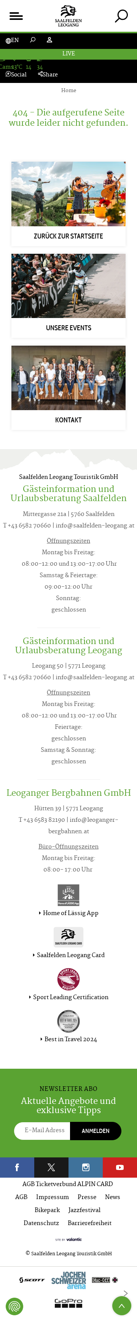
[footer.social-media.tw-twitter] (51, 1167)
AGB (21, 1198)
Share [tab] (50, 75)
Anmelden (96, 1130)
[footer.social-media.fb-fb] (17, 1167)
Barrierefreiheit (90, 1223)
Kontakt (68, 420)
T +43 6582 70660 (27, 526)
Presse (87, 1198)
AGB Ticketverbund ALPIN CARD (67, 1185)
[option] (68, 1293)
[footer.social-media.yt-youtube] (120, 1167)
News (112, 1198)
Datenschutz (41, 1223)
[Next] (125, 1293)
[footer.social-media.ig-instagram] (85, 1167)
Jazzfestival (84, 1211)
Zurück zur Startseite (68, 236)
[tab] (121, 16)
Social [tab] (19, 75)
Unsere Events (68, 328)
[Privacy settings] (14, 1306)
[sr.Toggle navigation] (16, 16)
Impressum (52, 1198)
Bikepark (47, 1211)
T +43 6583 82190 (42, 820)
